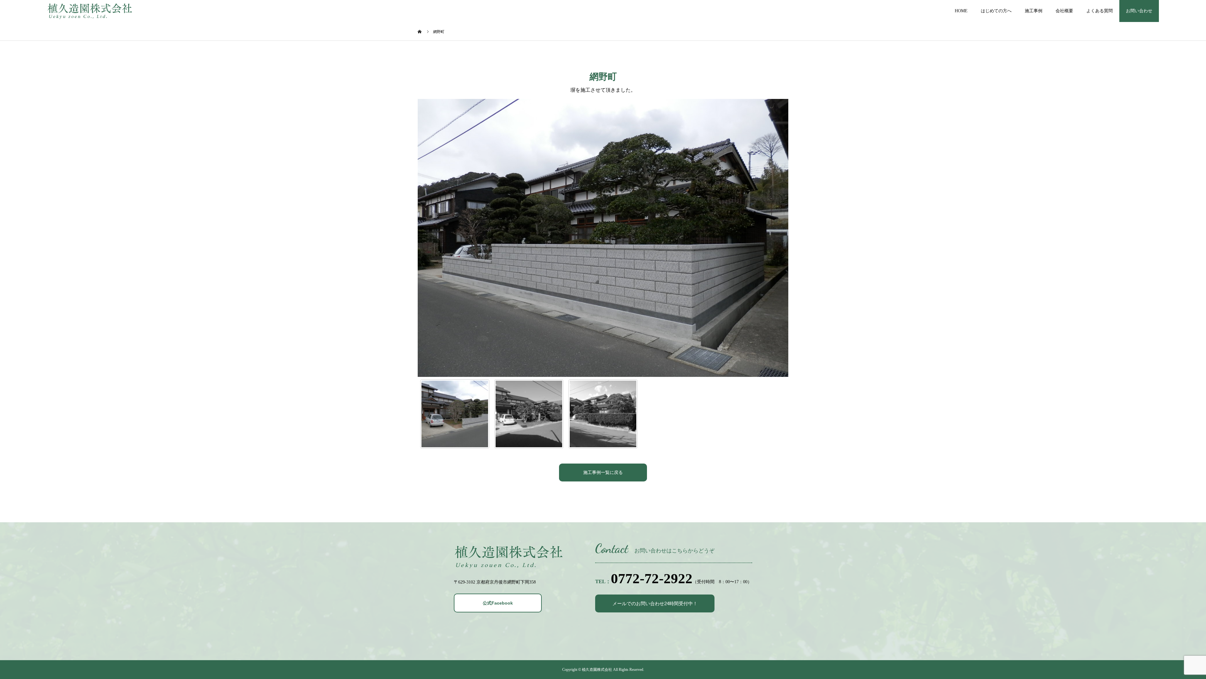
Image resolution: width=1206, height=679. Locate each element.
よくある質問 (1099, 10)
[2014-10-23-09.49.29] (603, 413)
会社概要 (1064, 10)
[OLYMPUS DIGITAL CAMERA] (454, 413)
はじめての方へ (996, 10)
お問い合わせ (1139, 10)
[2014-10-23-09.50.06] (528, 413)
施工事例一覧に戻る (603, 472)
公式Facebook (498, 603)
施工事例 (1033, 10)
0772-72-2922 (652, 578)
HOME (961, 10)
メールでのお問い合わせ (655, 603)
